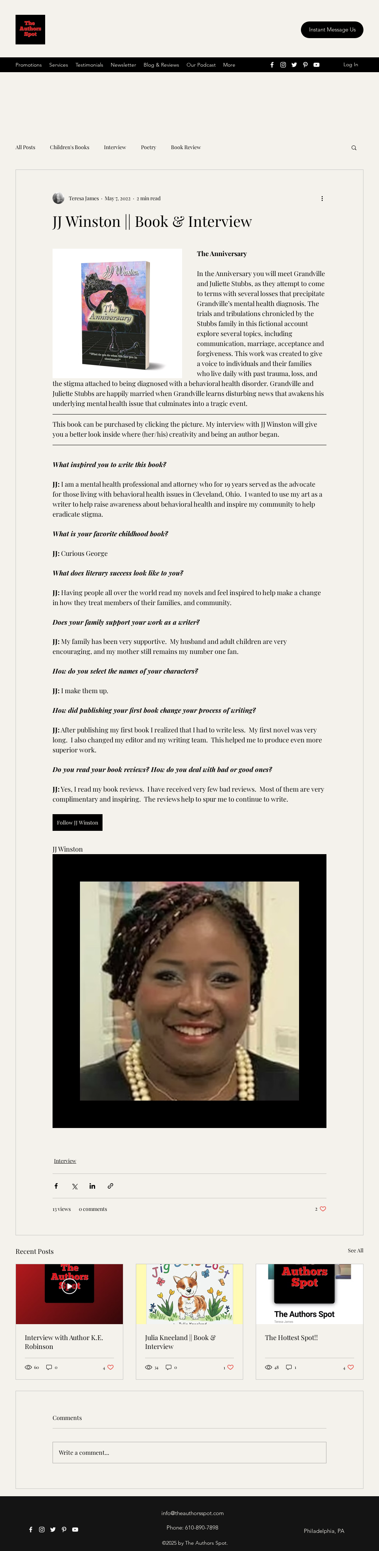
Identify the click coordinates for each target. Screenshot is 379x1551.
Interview (115, 147)
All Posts (25, 147)
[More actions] (322, 198)
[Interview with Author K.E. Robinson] (69, 1294)
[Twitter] (294, 64)
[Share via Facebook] (56, 1185)
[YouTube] (316, 64)
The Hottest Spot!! (291, 1337)
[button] (354, 147)
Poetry (148, 147)
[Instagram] (283, 64)
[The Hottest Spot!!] (309, 1294)
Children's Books (69, 147)
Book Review (186, 147)
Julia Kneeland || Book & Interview (180, 1342)
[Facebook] (272, 64)
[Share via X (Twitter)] (74, 1185)
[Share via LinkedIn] (92, 1185)
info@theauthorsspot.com (192, 1513)
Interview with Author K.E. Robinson (64, 1342)
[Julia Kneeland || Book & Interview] (189, 1294)
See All (355, 1250)
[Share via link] (110, 1185)
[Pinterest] (305, 64)
